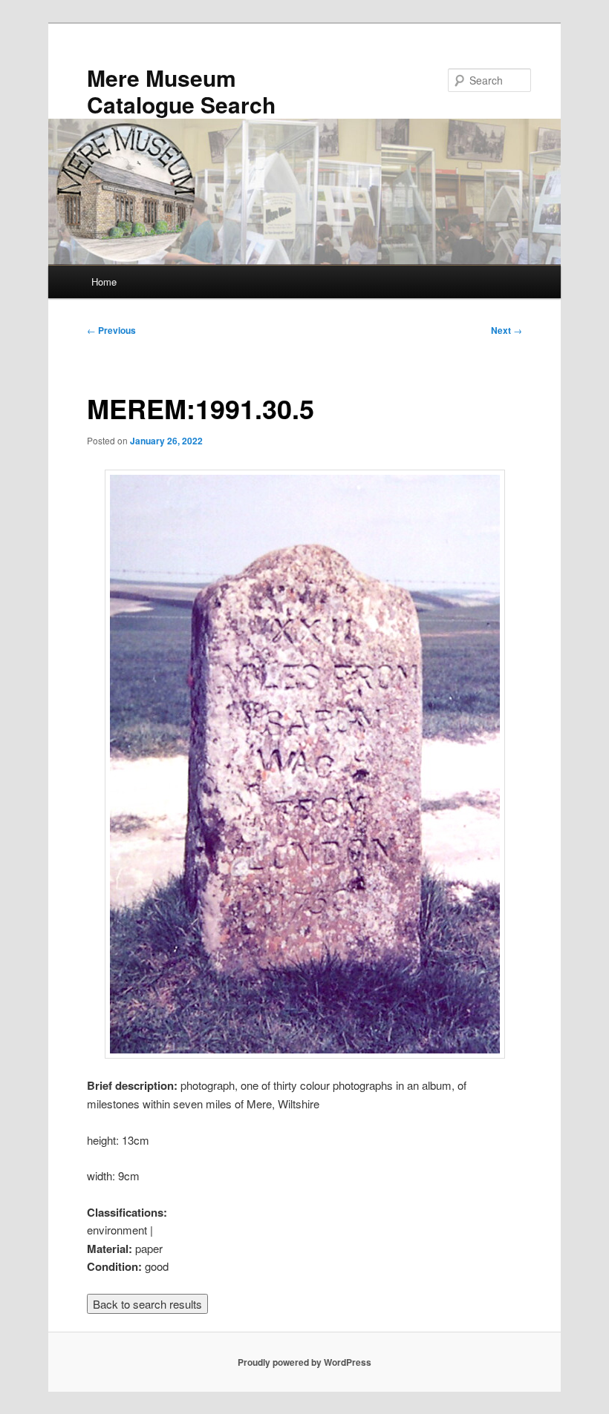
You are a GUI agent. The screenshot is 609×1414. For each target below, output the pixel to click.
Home (104, 281)
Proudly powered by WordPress (304, 1362)
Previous (111, 330)
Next (506, 330)
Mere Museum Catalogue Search (181, 91)
